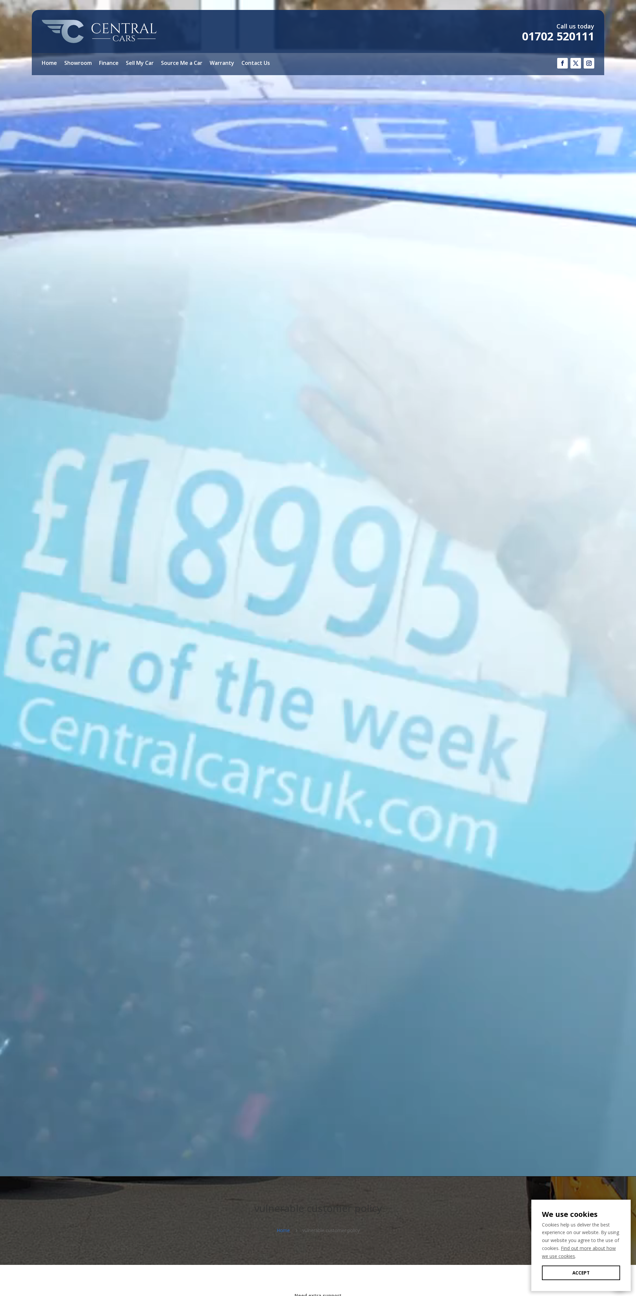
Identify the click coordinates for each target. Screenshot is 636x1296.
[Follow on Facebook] (562, 63)
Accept (581, 1273)
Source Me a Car (181, 64)
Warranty (222, 64)
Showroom (78, 64)
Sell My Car (140, 64)
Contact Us (255, 64)
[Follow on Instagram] (589, 63)
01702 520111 (558, 36)
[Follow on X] (575, 63)
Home (49, 64)
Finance (109, 64)
